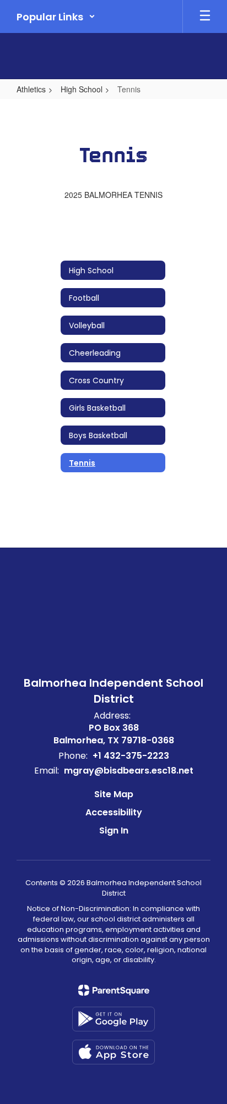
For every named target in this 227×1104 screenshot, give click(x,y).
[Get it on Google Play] (113, 1019)
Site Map (113, 794)
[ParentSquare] (113, 990)
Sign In (113, 830)
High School (81, 89)
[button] (56, 16)
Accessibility (113, 812)
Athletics (31, 89)
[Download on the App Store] (113, 1052)
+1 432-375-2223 (131, 755)
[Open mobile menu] (205, 16)
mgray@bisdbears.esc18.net (128, 770)
